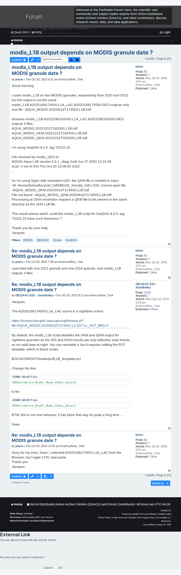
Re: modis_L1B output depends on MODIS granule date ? (46, 253)
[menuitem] (81, 504)
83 (145, 71)
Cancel (48, 567)
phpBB (135, 514)
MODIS (28, 240)
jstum (139, 66)
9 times (153, 309)
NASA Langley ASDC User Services (37, 517)
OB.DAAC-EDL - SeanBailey (146, 286)
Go (60, 567)
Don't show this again (22, 44)
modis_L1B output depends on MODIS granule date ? (81, 52)
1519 (147, 292)
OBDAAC (43, 240)
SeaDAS (71, 240)
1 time (153, 88)
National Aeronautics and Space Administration (32, 521)
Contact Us (165, 510)
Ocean (57, 240)
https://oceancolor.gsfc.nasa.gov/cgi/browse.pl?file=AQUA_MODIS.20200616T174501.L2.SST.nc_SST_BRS (58, 323)
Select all (30, 376)
